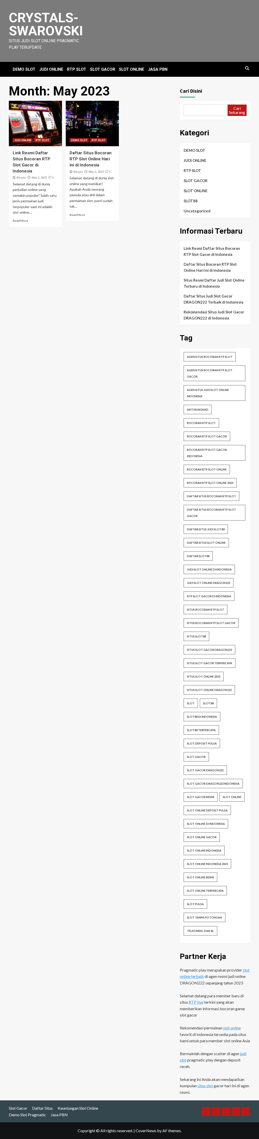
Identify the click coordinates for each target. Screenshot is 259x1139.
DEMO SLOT (24, 69)
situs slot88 (196, 636)
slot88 (208, 703)
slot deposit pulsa (202, 743)
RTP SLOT (76, 69)
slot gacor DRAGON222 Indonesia (213, 783)
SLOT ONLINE (131, 69)
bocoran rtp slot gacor (207, 436)
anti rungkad (197, 409)
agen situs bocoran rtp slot (209, 356)
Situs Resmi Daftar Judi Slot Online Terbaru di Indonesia (214, 283)
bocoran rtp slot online (207, 469)
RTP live (196, 1002)
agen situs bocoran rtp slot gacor (209, 373)
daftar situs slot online (206, 542)
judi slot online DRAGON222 (208, 582)
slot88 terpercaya (201, 730)
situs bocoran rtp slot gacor (211, 623)
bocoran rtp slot (201, 423)
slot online (232, 797)
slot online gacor (202, 837)
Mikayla (21, 177)
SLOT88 (191, 201)
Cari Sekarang (237, 110)
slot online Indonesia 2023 (207, 863)
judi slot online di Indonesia (209, 569)
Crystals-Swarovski (46, 24)
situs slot (205, 1085)
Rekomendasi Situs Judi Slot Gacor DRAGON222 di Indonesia (214, 315)
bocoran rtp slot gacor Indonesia (207, 453)
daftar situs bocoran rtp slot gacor (211, 512)
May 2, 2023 (39, 177)
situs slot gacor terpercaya (209, 663)
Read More (20, 220)
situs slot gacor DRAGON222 (209, 649)
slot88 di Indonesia (202, 716)
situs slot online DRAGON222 (209, 689)
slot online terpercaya (205, 890)
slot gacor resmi (200, 797)
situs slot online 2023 (203, 676)
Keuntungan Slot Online (78, 1108)
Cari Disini (191, 91)
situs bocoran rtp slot (205, 609)
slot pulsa (195, 904)
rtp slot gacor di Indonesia (209, 596)
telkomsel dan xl (200, 930)
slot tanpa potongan (204, 917)
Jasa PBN (59, 1114)
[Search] (247, 68)
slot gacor (196, 756)
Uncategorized (197, 211)
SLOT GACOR (102, 69)
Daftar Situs (42, 1108)
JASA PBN (157, 69)
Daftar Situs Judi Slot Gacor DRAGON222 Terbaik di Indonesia (213, 299)
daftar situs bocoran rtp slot (211, 496)
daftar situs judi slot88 (206, 529)
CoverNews (146, 1130)
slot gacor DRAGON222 (205, 770)
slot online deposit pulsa (207, 810)
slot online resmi (200, 877)
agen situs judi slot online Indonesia (208, 393)
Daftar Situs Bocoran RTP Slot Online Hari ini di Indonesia (91, 158)
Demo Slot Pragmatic (27, 1114)
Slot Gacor (18, 1108)
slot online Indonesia (204, 850)
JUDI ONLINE (51, 69)
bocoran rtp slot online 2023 (210, 482)
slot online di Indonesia (206, 823)
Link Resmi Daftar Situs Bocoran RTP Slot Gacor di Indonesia (212, 251)
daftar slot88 (198, 556)
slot (191, 703)
